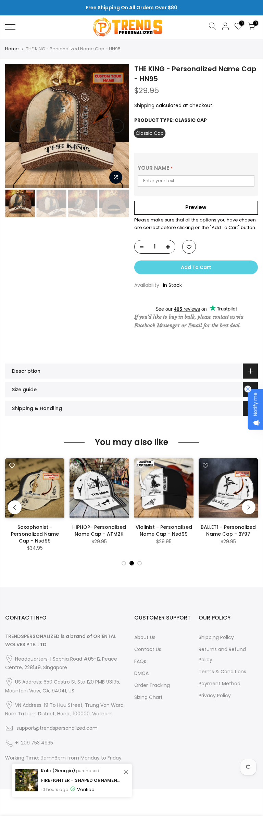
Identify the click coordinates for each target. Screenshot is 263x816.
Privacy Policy (215, 695)
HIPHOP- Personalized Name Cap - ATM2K (99, 530)
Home (12, 49)
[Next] (117, 126)
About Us (144, 637)
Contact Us (147, 649)
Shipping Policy (216, 637)
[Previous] (17, 126)
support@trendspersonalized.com (57, 728)
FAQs (140, 661)
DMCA (141, 673)
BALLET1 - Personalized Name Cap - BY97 (228, 530)
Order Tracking (152, 685)
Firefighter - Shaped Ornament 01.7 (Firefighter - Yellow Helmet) (81, 780)
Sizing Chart (148, 697)
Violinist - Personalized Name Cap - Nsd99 (164, 530)
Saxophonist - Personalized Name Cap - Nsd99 (35, 534)
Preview (195, 207)
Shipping (144, 105)
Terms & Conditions (222, 671)
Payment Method (219, 683)
